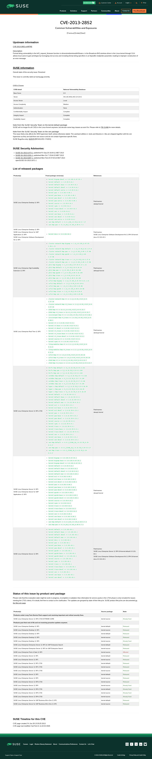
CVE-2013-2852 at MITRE (22, 47)
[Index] (77, 33)
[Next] (83, 33)
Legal (31, 744)
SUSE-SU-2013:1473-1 (24, 153)
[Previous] (70, 33)
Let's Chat (91, 744)
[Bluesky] (145, 744)
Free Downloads (139, 11)
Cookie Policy (142, 755)
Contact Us (126, 11)
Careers (25, 744)
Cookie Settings (121, 755)
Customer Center (106, 3)
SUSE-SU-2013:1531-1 (24, 155)
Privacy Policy (132, 755)
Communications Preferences (68, 744)
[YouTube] (127, 744)
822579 (31, 139)
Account (119, 3)
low (42, 77)
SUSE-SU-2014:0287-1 (24, 158)
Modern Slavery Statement (43, 744)
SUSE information (23, 67)
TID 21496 (105, 127)
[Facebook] (131, 744)
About (55, 744)
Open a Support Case (16, 755)
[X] (136, 744)
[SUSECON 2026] (89, 2)
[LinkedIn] (140, 744)
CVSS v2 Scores (18, 85)
